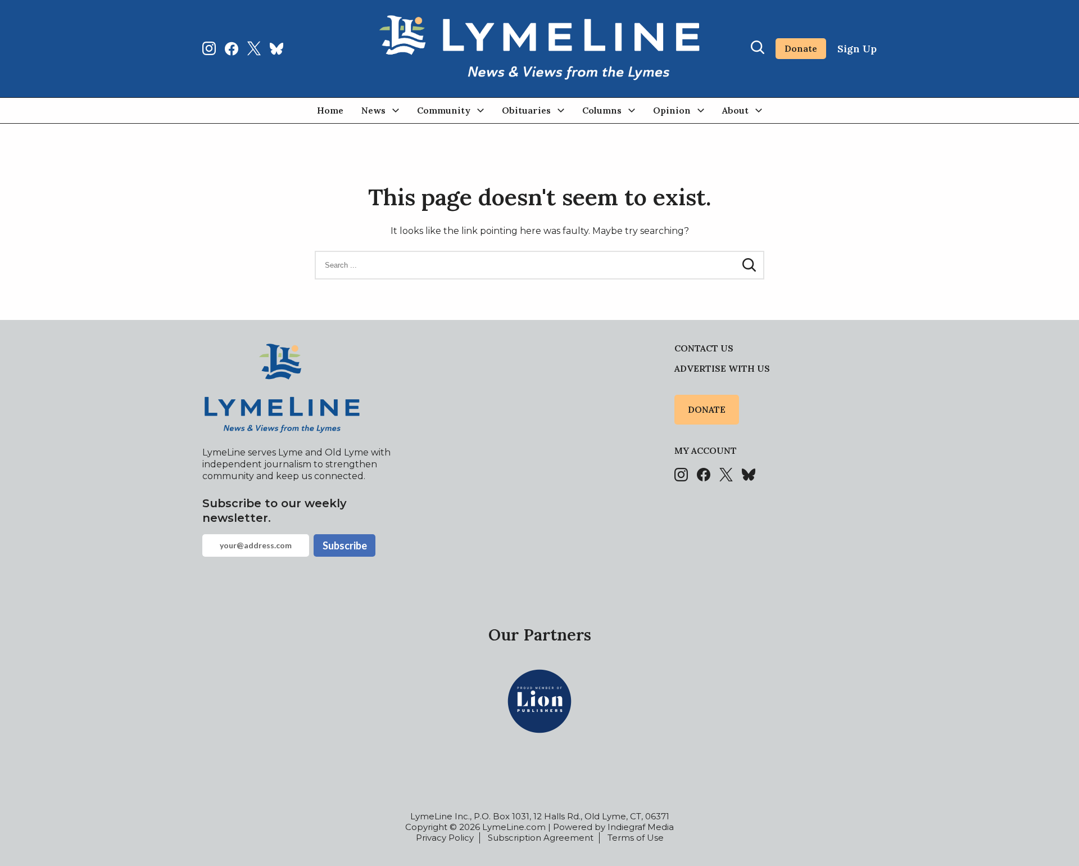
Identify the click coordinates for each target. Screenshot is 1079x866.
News (373, 110)
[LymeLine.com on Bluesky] (276, 48)
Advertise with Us (722, 368)
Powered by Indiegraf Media (613, 827)
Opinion (672, 110)
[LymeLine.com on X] (254, 48)
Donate (801, 48)
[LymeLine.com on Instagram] (209, 48)
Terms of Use (635, 837)
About (735, 110)
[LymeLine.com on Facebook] (231, 48)
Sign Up (857, 48)
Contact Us (703, 348)
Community (443, 110)
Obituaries (526, 110)
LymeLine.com (514, 827)
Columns (602, 110)
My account (705, 450)
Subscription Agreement (540, 837)
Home (330, 110)
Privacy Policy (445, 837)
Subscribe (345, 545)
